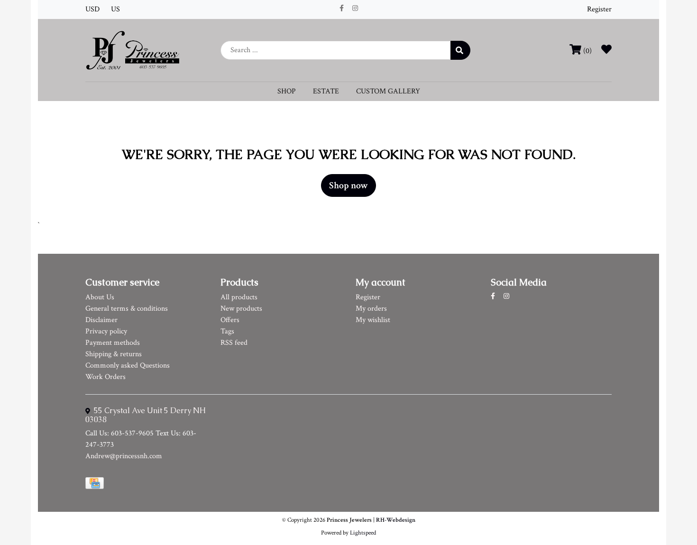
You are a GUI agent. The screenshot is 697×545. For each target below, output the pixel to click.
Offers (229, 320)
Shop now (348, 185)
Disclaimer (101, 320)
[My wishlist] (606, 51)
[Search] (460, 50)
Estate (326, 91)
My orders (371, 309)
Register (599, 9)
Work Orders (105, 377)
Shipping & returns (113, 354)
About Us (99, 297)
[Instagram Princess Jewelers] (355, 8)
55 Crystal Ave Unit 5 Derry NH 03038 (145, 415)
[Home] (132, 50)
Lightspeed (363, 532)
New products (241, 309)
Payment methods (112, 343)
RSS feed (234, 343)
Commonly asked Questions (127, 365)
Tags (227, 331)
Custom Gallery (388, 91)
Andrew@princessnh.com (123, 456)
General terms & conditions (126, 309)
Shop (286, 91)
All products (238, 297)
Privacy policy (106, 331)
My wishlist (373, 320)
